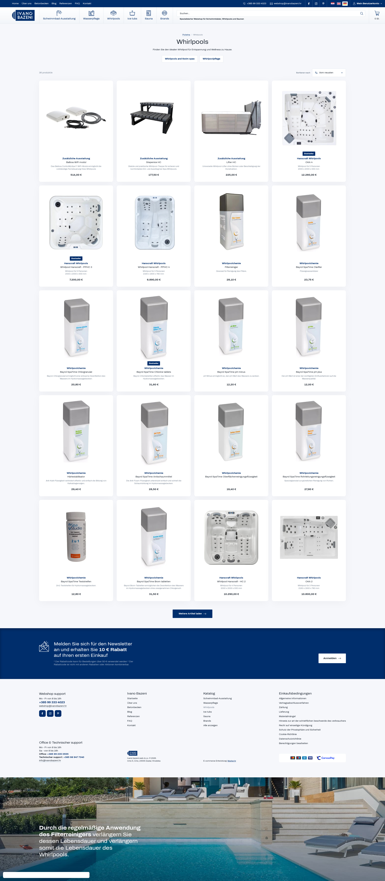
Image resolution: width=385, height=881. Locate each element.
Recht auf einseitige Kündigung (295, 725)
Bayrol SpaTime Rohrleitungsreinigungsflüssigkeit (309, 477)
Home (15, 3)
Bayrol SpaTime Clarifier (309, 267)
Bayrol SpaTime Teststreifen (76, 581)
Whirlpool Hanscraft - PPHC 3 (76, 267)
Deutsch (345, 4)
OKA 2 (309, 581)
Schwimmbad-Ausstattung (59, 18)
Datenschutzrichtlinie (290, 739)
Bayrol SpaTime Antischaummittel (154, 477)
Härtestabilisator (76, 477)
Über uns (26, 3)
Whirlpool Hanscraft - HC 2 (231, 581)
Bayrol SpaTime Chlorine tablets (154, 372)
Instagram (316, 3)
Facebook (309, 3)
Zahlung (283, 707)
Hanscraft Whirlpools (309, 158)
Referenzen (65, 3)
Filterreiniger (231, 267)
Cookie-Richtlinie (288, 734)
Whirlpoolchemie (231, 263)
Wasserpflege (91, 18)
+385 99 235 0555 (58, 754)
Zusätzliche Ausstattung (76, 158)
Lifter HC (231, 162)
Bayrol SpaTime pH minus (231, 372)
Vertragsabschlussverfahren (294, 703)
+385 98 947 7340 (73, 757)
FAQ (77, 3)
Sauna (149, 18)
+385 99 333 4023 (256, 3)
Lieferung (284, 712)
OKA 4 (309, 162)
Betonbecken (41, 3)
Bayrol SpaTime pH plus (309, 372)
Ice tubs (132, 18)
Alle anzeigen (210, 725)
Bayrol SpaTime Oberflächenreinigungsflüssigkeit (231, 477)
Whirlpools (113, 18)
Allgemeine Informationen (292, 698)
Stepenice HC (153, 162)
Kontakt (87, 3)
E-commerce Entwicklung (215, 761)
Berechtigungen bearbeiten (293, 743)
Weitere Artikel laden (190, 614)
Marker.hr (232, 761)
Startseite (132, 698)
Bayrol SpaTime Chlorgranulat (76, 372)
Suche (362, 13)
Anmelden (330, 658)
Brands (164, 18)
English (339, 4)
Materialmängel (287, 716)
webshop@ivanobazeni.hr (287, 3)
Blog (54, 3)
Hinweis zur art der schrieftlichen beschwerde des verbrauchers (312, 721)
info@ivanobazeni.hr (50, 760)
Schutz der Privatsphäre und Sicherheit (300, 730)
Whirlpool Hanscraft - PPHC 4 (154, 267)
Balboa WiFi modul (76, 162)
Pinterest (323, 3)
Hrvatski (332, 4)
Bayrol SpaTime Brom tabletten (154, 581)
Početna (186, 35)
